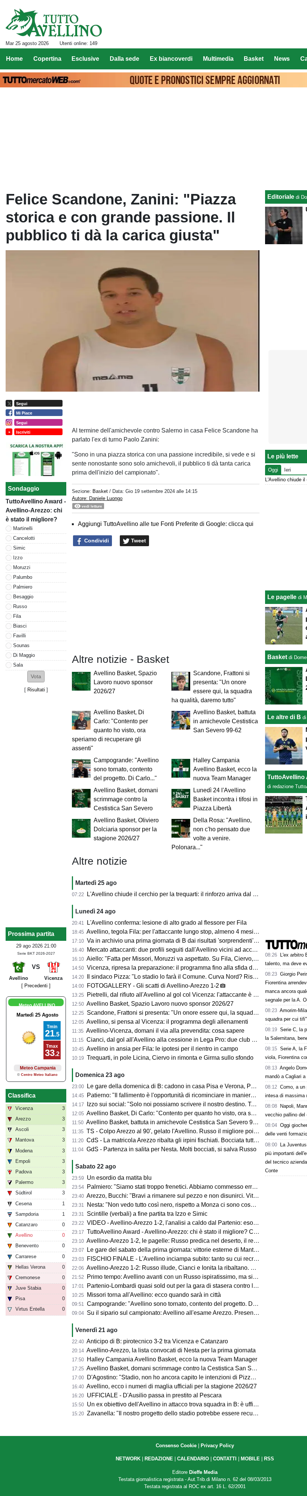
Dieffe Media (203, 1472)
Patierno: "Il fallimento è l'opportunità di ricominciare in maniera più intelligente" (192, 1095)
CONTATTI (225, 1458)
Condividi (96, 541)
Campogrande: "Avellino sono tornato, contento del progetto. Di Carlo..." (126, 769)
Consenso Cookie (176, 1445)
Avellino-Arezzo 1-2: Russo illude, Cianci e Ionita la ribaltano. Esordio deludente (192, 1268)
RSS (269, 1458)
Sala (18, 665)
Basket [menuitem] (254, 59)
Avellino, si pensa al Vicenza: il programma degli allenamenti (167, 1021)
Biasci (20, 626)
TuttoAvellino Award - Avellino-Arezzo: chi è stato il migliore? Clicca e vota (185, 1232)
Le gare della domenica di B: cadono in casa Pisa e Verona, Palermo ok (182, 1086)
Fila (17, 616)
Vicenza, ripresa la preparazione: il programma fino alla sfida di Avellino (182, 967)
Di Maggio (24, 655)
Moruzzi (21, 567)
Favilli (19, 635)
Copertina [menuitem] (47, 59)
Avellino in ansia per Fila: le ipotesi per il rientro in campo (162, 1048)
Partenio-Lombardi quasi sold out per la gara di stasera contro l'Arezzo (180, 1286)
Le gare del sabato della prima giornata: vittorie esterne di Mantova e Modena (189, 1250)
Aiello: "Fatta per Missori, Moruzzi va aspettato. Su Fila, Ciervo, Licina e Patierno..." (196, 958)
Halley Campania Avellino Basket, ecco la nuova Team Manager (225, 769)
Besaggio (23, 596)
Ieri (287, 470)
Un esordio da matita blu (119, 1178)
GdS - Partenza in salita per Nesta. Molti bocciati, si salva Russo (171, 1149)
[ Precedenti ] (36, 985)
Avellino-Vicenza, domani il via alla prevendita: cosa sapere (165, 1030)
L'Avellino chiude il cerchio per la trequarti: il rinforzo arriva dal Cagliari (180, 894)
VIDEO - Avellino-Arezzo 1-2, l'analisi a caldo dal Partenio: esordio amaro (184, 1223)
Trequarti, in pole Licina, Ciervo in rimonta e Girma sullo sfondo (170, 1057)
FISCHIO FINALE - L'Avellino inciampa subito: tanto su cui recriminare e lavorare (194, 1259)
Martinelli (23, 528)
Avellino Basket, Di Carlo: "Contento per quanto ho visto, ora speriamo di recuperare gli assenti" (110, 730)
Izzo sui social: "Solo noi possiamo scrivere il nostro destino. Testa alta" (181, 1104)
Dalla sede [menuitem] (124, 59)
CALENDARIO (193, 1458)
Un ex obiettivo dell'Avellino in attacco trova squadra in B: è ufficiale (176, 1404)
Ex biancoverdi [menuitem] (171, 59)
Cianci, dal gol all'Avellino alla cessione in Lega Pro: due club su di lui (179, 1039)
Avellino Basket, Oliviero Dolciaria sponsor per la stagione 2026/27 (126, 829)
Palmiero (22, 587)
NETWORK (128, 1458)
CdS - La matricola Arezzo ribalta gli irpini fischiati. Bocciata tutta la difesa (183, 1140)
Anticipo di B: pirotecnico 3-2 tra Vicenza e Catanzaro (157, 1341)
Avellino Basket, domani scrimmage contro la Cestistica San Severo (126, 799)
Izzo (17, 557)
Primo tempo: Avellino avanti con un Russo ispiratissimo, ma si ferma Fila (184, 1277)
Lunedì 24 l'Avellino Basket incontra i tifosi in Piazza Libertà (225, 799)
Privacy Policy (217, 1445)
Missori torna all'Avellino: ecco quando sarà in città (154, 1295)
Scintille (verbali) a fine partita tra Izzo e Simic (147, 1214)
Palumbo (22, 577)
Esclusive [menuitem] (85, 59)
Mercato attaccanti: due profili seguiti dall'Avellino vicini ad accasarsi (177, 949)
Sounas (21, 645)
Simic (19, 548)
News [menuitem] (282, 59)
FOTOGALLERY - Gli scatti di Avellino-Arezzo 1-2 (153, 985)
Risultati (36, 689)
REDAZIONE (159, 1458)
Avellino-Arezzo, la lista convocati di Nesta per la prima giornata (171, 1350)
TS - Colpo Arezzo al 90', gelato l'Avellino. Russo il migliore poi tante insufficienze (194, 1131)
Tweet (138, 541)
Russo (20, 606)
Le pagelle (282, 597)
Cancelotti (24, 538)
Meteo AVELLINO (37, 1005)
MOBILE (250, 1458)
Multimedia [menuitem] (218, 59)
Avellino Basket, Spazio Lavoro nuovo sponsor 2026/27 (125, 682)
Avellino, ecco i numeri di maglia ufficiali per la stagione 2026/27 (171, 1386)
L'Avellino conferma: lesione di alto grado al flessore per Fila (167, 922)
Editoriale (280, 197)
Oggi (273, 470)
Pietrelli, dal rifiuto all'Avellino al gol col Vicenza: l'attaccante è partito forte (185, 994)
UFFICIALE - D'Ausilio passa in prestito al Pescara (154, 1395)
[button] (36, 676)
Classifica (22, 1095)
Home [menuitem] (14, 59)
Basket (100, 491)
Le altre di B (284, 717)
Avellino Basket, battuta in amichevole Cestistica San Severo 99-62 (225, 721)
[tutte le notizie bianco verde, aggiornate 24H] (54, 23)
